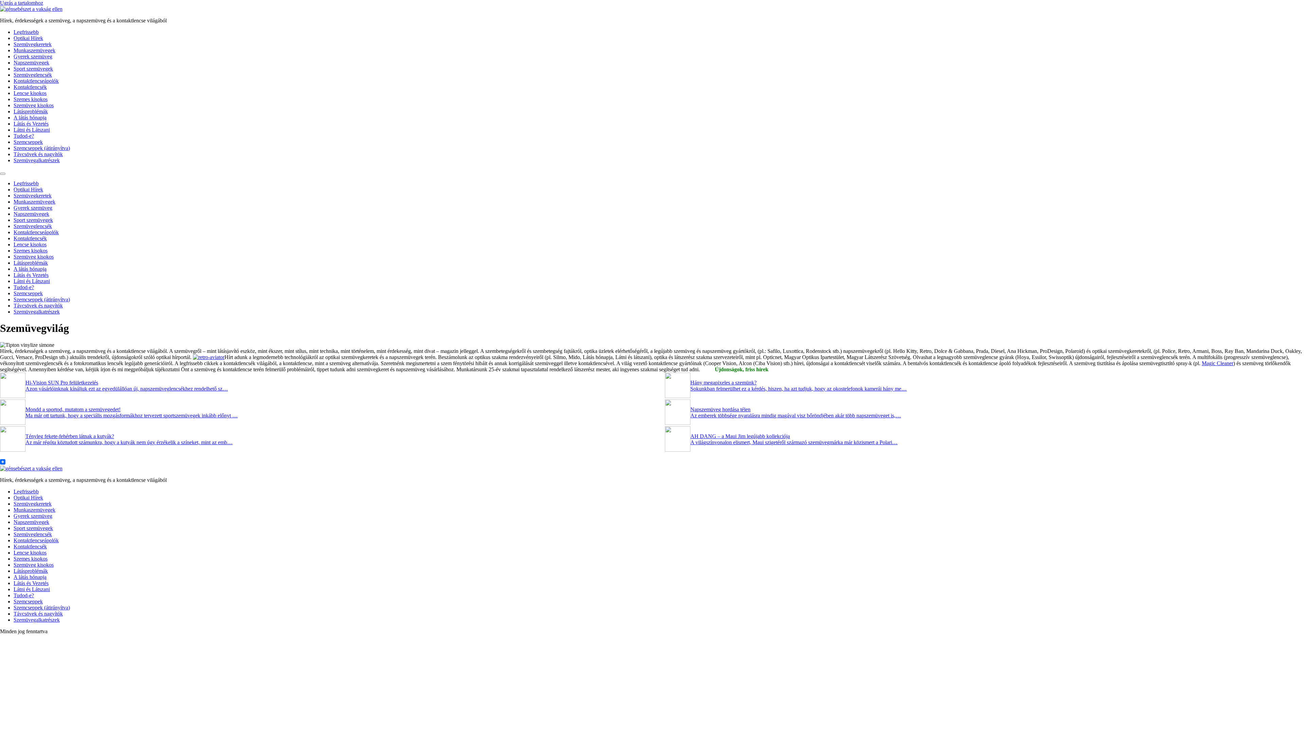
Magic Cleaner (1217, 363)
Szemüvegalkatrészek (37, 160)
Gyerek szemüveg (33, 56)
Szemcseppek (28, 142)
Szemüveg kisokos (34, 105)
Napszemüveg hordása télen (720, 409)
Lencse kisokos (30, 93)
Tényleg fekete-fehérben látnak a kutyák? (69, 436)
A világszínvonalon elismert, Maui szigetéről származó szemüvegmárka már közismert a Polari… (794, 442)
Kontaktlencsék (30, 87)
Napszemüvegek (31, 62)
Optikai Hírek (28, 38)
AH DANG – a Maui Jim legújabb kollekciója (740, 436)
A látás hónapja (30, 117)
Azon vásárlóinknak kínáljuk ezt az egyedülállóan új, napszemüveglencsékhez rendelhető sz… (126, 389)
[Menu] (2, 174)
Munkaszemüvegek (34, 50)
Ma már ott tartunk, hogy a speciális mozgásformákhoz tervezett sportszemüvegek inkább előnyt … (131, 415)
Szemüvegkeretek (33, 44)
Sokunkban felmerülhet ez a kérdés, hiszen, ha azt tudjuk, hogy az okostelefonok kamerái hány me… (798, 389)
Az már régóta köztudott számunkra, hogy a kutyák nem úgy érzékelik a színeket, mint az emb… (129, 442)
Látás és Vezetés (31, 124)
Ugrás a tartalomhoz (21, 3)
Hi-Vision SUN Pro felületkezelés (61, 383)
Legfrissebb (26, 32)
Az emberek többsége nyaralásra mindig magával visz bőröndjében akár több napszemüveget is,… (795, 415)
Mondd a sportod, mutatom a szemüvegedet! (73, 409)
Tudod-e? (24, 136)
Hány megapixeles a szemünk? (723, 383)
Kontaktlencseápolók (36, 81)
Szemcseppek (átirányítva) (42, 148)
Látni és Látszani (32, 130)
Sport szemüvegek (33, 69)
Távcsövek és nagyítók (38, 154)
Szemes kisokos (31, 99)
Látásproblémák (31, 111)
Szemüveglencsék (33, 75)
